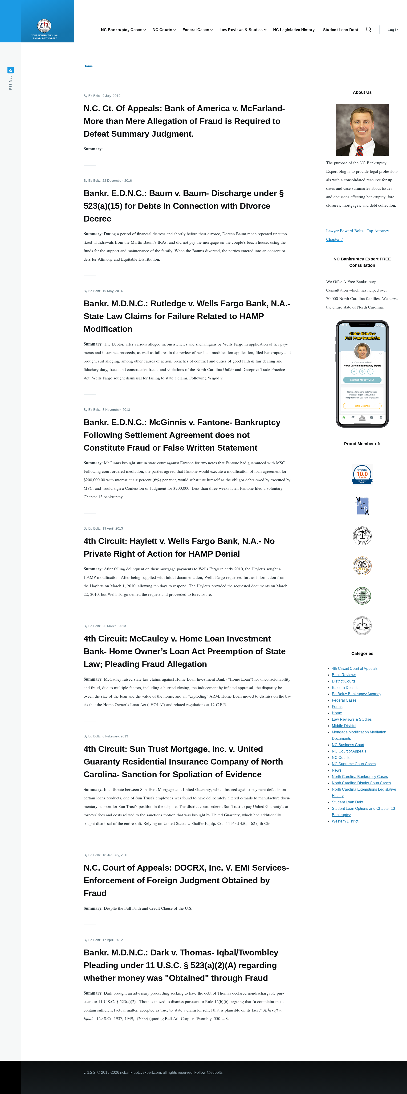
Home (88, 66)
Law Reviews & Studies (352, 719)
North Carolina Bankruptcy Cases (360, 777)
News (337, 770)
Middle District (344, 726)
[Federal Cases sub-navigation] (214, 29)
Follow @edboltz (208, 1072)
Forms (337, 707)
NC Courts (341, 758)
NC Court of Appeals (349, 751)
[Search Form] (368, 29)
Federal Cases (344, 700)
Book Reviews (344, 675)
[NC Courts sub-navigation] (177, 29)
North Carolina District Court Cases (361, 783)
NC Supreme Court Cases (354, 764)
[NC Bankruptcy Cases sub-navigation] (147, 29)
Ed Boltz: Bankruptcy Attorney (356, 694)
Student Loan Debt (347, 802)
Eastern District (344, 688)
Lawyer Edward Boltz (344, 230)
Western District (345, 821)
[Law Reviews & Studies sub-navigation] (268, 29)
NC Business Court (348, 745)
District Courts (343, 681)
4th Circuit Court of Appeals (355, 668)
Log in (393, 30)
